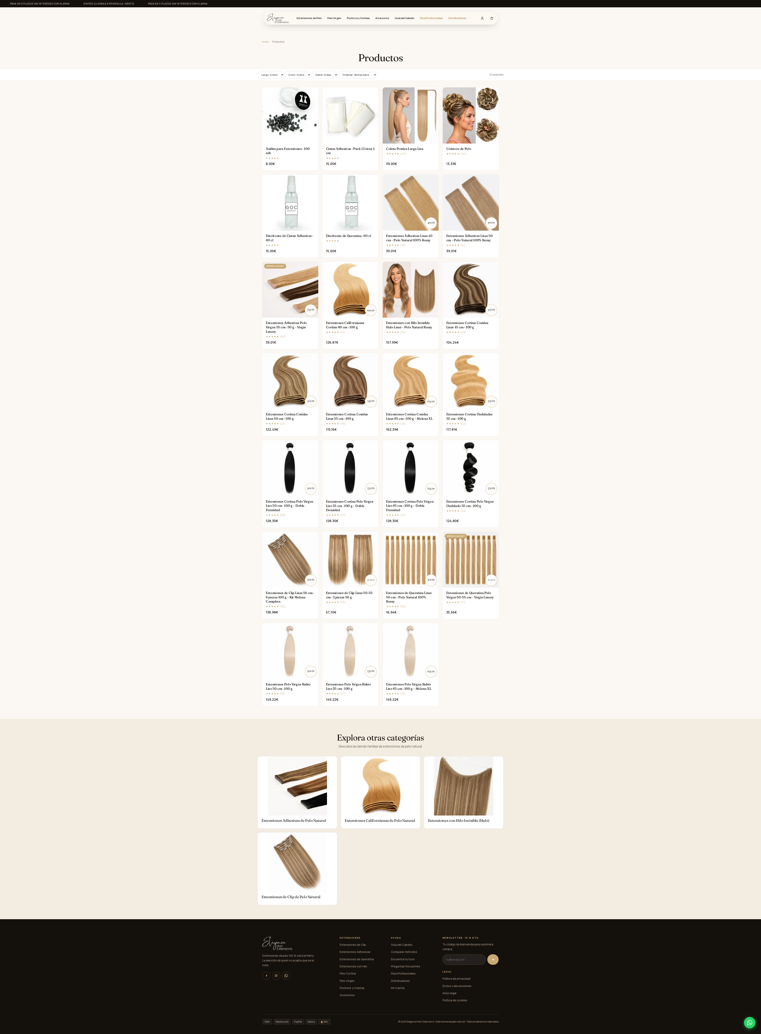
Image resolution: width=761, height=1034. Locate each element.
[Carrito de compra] (492, 18)
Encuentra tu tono (403, 959)
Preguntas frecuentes (405, 966)
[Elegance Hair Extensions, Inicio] (278, 18)
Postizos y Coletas (358, 18)
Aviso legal (449, 993)
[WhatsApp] (286, 976)
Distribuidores (457, 18)
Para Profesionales (431, 18)
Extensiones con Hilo (353, 966)
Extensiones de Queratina (357, 959)
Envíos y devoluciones (457, 986)
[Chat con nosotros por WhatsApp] (749, 1022)
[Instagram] (276, 976)
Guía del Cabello (404, 18)
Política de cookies (455, 1000)
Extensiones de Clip (353, 945)
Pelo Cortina (348, 973)
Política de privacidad (456, 978)
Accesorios (382, 18)
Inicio (265, 41)
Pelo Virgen (334, 18)
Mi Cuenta (397, 988)
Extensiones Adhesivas (355, 952)
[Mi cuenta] (482, 18)
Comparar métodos (404, 952)
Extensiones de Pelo (309, 18)
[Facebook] (266, 976)
